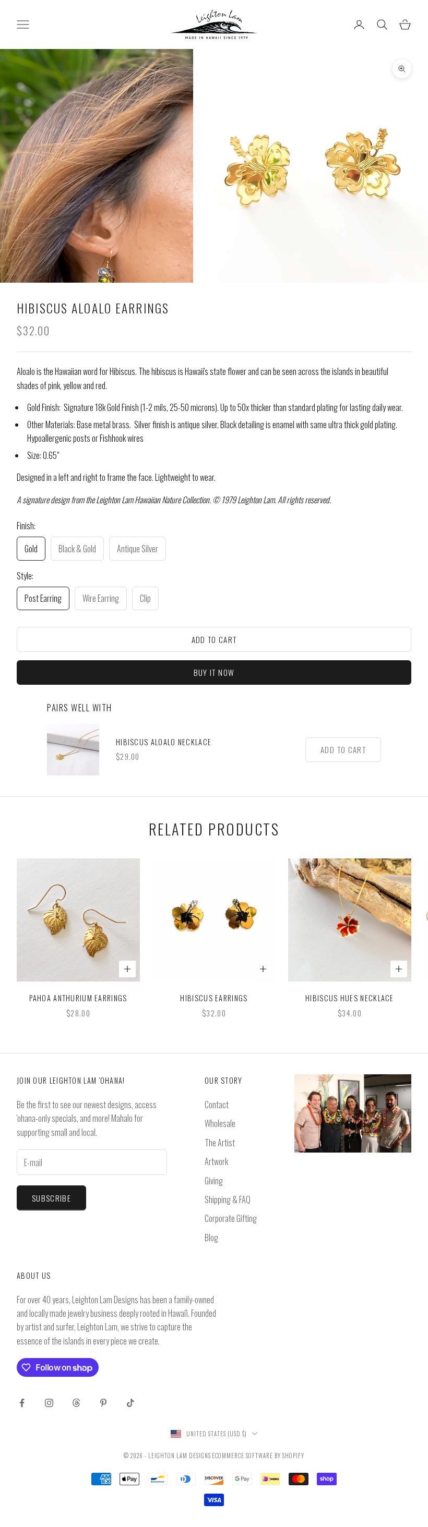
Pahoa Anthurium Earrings (78, 997)
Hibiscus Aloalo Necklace (163, 741)
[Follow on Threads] (76, 1403)
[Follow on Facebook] (22, 1403)
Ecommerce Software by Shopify (258, 1455)
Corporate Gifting (231, 1218)
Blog (211, 1237)
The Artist (220, 1142)
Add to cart (214, 639)
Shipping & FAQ (228, 1199)
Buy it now (214, 672)
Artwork (216, 1161)
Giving (214, 1180)
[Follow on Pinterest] (103, 1403)
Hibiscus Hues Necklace (349, 997)
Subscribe (51, 1198)
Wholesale (220, 1123)
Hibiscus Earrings (213, 997)
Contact (217, 1104)
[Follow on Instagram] (49, 1403)
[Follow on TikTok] (130, 1403)
